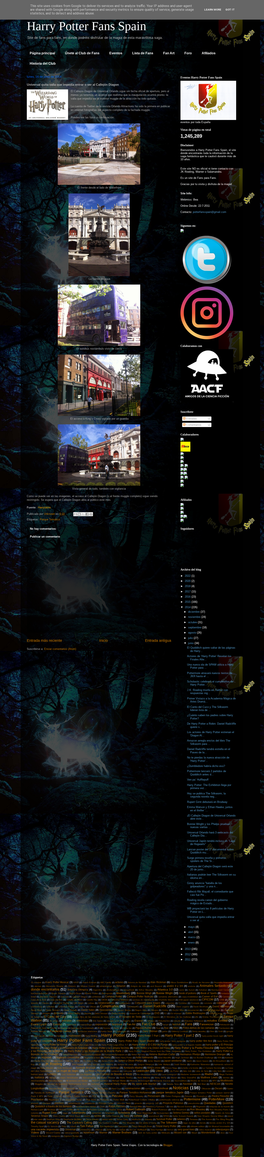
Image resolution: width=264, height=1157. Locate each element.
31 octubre (36, 982)
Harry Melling (91, 1036)
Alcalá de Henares (201, 982)
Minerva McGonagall (139, 1081)
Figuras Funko (144, 1027)
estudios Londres (217, 1020)
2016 (188, 596)
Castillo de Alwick (75, 1000)
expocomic (71, 1024)
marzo (192, 937)
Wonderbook (208, 1132)
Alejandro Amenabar (223, 982)
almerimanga (106, 986)
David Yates (88, 1010)
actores (119, 982)
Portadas (104, 1100)
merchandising (38, 1081)
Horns (107, 1057)
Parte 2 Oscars (54, 1096)
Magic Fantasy (226, 1074)
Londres (52, 1074)
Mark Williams (143, 1077)
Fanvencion (207, 1024)
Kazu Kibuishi (46, 1068)
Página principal (42, 53)
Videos (35, 1132)
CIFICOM (207, 999)
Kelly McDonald (64, 1068)
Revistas (51, 1109)
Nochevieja (103, 1088)
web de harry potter (147, 1133)
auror (181, 990)
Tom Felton (86, 1126)
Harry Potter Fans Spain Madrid (136, 1041)
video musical (205, 1130)
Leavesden (142, 1070)
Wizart (194, 1133)
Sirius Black (74, 1116)
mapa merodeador (69, 1077)
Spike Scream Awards (183, 1116)
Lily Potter (174, 1071)
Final (158, 1028)
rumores (35, 1113)
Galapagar (121, 1031)
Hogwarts (46, 1057)
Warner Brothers (122, 1132)
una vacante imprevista (45, 1129)
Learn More (212, 9)
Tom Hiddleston (107, 1126)
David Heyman (220, 1006)
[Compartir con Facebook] (87, 514)
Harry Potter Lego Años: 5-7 (114, 1045)
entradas (67, 1020)
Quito (102, 1106)
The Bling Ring (223, 1119)
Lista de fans (202, 1071)
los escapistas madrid (147, 1074)
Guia (51, 1036)
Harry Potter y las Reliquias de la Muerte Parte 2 (96, 1051)
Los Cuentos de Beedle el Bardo (113, 1074)
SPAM (166, 1116)
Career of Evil (210, 996)
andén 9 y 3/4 (175, 986)
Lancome (127, 1071)
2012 (188, 954)
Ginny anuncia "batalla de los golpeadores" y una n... (204, 885)
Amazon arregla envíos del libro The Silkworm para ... (208, 742)
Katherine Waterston (200, 1064)
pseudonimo (194, 1103)
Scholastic (124, 1112)
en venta (54, 1021)
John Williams (106, 1064)
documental (193, 1010)
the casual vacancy (45, 1122)
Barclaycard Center (220, 990)
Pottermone (192, 1099)
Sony (126, 1115)
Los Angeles (86, 1074)
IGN (219, 1057)
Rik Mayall (81, 1109)
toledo (73, 1126)
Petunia (188, 1096)
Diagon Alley (141, 1010)
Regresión (201, 1106)
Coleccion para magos (148, 1003)
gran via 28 (39, 1036)
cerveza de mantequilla (143, 1000)
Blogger (167, 1145)
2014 (188, 607)
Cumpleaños (109, 1006)
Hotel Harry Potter (123, 1057)
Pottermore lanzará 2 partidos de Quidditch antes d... (206, 773)
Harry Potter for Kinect (55, 1044)
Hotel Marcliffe (164, 1057)
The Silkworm (168, 1122)
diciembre (194, 611)
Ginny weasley (199, 1031)
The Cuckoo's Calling (79, 1122)
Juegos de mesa (125, 1064)
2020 (188, 581)
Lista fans (217, 1071)
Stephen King (53, 1119)
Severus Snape (39, 1115)
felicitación (225, 1024)
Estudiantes (164, 1021)
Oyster (230, 1088)
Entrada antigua (158, 640)
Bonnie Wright (164, 993)
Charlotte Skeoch (166, 1000)
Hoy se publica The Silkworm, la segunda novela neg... (206, 795)
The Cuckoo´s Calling (108, 1123)
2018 (188, 586)
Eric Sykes (98, 1021)
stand (230, 1116)
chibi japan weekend (188, 1000)
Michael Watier (119, 1081)
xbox (222, 1133)
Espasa (138, 1020)
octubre (193, 622)
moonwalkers (180, 1081)
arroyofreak (129, 990)
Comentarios (193, 424)
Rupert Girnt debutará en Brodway (207, 801)
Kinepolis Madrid (133, 1067)
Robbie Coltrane (98, 1109)
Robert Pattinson (160, 1109)
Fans (188, 1024)
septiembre (195, 627)
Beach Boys (75, 993)
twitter (184, 1126)
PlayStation (37, 1099)
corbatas (50, 1006)
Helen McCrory (138, 1054)
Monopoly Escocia (161, 1081)
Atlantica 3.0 (165, 989)
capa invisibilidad (190, 997)
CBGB (104, 1000)
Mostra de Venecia (200, 1081)
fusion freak (106, 1031)
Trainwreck (123, 1126)
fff (99, 1028)
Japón (189, 1061)
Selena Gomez (181, 1112)
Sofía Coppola (113, 1116)
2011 (188, 959)
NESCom (215, 1083)
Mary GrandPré (188, 1077)
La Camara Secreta (211, 1068)
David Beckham (200, 1006)
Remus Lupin (37, 1109)
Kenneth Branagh (86, 1067)
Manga (52, 1077)
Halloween (75, 1035)
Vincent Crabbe (53, 1133)
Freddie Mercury (38, 1031)
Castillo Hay (92, 1000)
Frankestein (224, 1028)
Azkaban (203, 990)
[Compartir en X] (83, 514)
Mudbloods (226, 1080)
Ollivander (206, 1088)
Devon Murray (124, 1010)
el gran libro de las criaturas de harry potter (94, 1017)
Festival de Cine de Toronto (44, 1028)
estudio (177, 1021)
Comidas (183, 1003)
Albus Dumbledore (179, 982)
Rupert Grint (49, 1112)
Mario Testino (126, 1077)
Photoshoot (201, 1096)
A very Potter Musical (57, 982)
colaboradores (106, 1003)
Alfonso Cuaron (88, 986)
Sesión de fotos (222, 1113)
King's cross (154, 1067)
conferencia (36, 1006)
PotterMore (217, 1099)
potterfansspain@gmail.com (209, 212)
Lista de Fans (142, 53)
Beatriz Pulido (91, 993)
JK (40, 1064)
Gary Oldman (150, 1031)
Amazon (121, 986)
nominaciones (133, 1088)
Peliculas (117, 1096)
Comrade (195, 1003)
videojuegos (222, 1129)
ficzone (106, 1028)
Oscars (219, 1088)
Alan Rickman (158, 982)
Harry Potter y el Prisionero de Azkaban (66, 1048)
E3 (165, 1013)
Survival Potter (164, 1119)
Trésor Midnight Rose (142, 1126)
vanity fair (111, 1130)
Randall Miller (136, 1106)
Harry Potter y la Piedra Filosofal (193, 1047)
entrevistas (82, 1020)
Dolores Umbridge (211, 1010)
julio (191, 638)
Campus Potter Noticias (140, 996)
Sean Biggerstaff (145, 1113)
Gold (220, 1031)
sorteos (138, 1115)
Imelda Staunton (42, 1061)
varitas (122, 1130)
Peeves (104, 1096)
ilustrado (229, 1057)
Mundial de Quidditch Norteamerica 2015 (67, 1084)
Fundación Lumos (60, 1031)
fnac (166, 1027)
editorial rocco (216, 1013)
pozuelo (35, 1103)
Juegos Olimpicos (145, 1064)
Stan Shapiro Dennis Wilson (210, 1116)
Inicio (103, 640)
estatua (151, 1021)
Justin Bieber (180, 1064)
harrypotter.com (70, 1054)
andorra (191, 986)
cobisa (91, 1003)
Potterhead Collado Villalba (141, 1100)
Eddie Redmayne (195, 1013)
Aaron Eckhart (89, 982)
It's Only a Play (90, 1061)
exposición (101, 1024)
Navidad (187, 1083)
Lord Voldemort (68, 1074)
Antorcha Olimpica (77, 989)
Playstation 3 (54, 1100)
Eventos (115, 53)
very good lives (186, 1129)
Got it (230, 9)
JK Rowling (53, 1064)
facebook (117, 1024)
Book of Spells (209, 993)
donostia (59, 1013)
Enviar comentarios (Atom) (60, 648)
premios (59, 1103)
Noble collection (86, 1088)
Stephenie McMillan (73, 1119)
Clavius (45, 1003)
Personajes (154, 1096)
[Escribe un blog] (79, 514)
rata (171, 1106)
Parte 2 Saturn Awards (77, 1096)
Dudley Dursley (118, 1013)
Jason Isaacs (202, 1061)
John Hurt (92, 1064)
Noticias (181, 1087)
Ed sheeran (176, 1013)
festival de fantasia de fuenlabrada (77, 1028)
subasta (148, 1119)
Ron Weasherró (179, 1109)
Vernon (170, 1130)
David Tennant (53, 1010)
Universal (70, 1129)
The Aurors (207, 1119)
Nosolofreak (161, 1088)
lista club (187, 1071)
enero (192, 942)
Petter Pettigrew (173, 1096)
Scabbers (109, 1113)
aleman (37, 986)
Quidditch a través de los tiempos (53, 1106)
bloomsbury (123, 993)
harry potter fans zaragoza (172, 1041)
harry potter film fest (201, 1041)
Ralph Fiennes (117, 1106)
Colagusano (125, 1003)
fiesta (116, 1028)
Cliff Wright (78, 1003)
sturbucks (136, 1119)
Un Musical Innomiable (219, 1126)
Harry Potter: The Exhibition (198, 1051)
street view (108, 1119)
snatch (87, 1116)
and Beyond (156, 986)
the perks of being (148, 1123)
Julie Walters (164, 1064)
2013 (188, 949)
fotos (176, 1027)
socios (97, 1115)
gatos (164, 1031)
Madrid (209, 1074)
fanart (166, 1024)
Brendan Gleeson (48, 997)
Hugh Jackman (182, 1057)
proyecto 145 (152, 1103)
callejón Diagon (80, 997)
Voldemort (88, 1132)
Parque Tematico (50, 519)
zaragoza (55, 1136)
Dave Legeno (182, 1006)
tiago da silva (189, 1123)
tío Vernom (52, 1126)
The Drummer (128, 1123)
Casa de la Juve (38, 1000)
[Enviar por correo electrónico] (75, 514)
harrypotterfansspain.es (116, 1054)
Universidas (85, 1130)
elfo (196, 1017)
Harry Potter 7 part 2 (179, 1035)
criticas (93, 1006)
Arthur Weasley (146, 990)
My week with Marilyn (144, 1083)
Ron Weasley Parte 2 (220, 1109)
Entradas (191, 418)
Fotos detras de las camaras (198, 1027)
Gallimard (134, 1031)
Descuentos (106, 1010)
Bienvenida (107, 993)
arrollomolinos (112, 990)
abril (191, 932)
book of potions (187, 993)
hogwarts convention (68, 1057)
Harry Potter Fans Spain (86, 26)
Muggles (39, 1084)
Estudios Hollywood (194, 1021)
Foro (188, 53)
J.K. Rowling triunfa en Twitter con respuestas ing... (207, 691)
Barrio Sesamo (59, 993)
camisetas (96, 997)
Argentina (97, 990)
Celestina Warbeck (120, 1000)
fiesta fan (127, 1028)
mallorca (39, 1077)
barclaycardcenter (39, 993)
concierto (208, 1003)
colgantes (169, 1003)
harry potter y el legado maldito (187, 1045)
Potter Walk (118, 1100)
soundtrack (154, 1116)
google (229, 1031)
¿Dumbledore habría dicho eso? (206, 766)
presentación (74, 1103)
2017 (188, 591)
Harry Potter (113, 1035)
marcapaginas (89, 1077)
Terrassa (194, 1119)
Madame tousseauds (191, 1074)
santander (96, 1113)
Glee (212, 1031)
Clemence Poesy (61, 1003)
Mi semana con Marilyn (77, 1081)
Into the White (72, 1061)
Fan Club (149, 1024)
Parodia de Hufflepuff (44, 1093)
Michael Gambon (100, 1081)
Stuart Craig (122, 1119)
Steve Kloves (92, 1119)
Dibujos (154, 1010)
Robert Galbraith (135, 1109)
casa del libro (56, 1000)
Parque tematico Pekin (201, 1093)
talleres (181, 1119)
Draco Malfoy (74, 1013)
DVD (157, 1013)
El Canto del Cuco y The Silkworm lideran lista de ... (207, 708)
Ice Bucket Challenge (203, 1057)
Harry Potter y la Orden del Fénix (152, 1048)
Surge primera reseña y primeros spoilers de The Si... (206, 859)
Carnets (226, 997)
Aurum (192, 990)
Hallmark (61, 1036)
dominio (46, 1013)
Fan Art (168, 53)
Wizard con (180, 1132)
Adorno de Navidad (137, 982)
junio (191, 643)
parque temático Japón (170, 1092)
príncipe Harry (124, 1103)
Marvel (174, 1077)
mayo (192, 926)
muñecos (95, 1084)
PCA (94, 1096)
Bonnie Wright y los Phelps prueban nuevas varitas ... (208, 825)
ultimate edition (197, 1126)
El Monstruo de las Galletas (177, 1017)
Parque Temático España (103, 1093)
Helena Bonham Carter (162, 1054)
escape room (113, 1021)
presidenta (90, 1103)
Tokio (63, 1126)
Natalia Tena (173, 1084)
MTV (214, 1081)
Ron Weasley (197, 1109)
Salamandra (78, 1112)
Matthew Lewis (209, 1077)
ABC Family (105, 982)
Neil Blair (201, 1084)
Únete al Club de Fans (82, 53)
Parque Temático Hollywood (135, 1092)
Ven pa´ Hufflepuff (198, 779)
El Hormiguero (153, 1017)
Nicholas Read (55, 1088)
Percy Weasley (136, 1096)
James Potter (107, 1061)
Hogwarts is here (92, 1057)
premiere (46, 1103)
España (127, 1021)
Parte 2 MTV (37, 1096)
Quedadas (210, 1103)
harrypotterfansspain (91, 1054)
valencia (99, 1130)
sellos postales (202, 1112)
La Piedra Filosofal (95, 1070)
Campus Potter (113, 996)
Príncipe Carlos (106, 1103)
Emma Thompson (211, 1017)
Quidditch (227, 1103)
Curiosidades (132, 1006)
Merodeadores (55, 1081)
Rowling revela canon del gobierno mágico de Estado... (207, 901)
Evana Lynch (39, 1024)
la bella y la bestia (190, 1068)
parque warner (223, 1093)
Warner (103, 1132)
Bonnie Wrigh (144, 993)
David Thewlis (70, 1010)
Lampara (115, 1071)
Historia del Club (43, 63)
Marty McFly (160, 1077)
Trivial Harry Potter (166, 1126)
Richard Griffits (66, 1109)
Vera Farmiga (157, 1130)
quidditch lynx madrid (86, 1106)
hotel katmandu (144, 1057)
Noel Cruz (116, 1088)
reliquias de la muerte (220, 1106)
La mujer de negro (67, 1070)
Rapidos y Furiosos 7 (156, 1106)
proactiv (138, 1103)
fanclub (176, 1024)
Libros (159, 1070)
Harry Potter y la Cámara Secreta (110, 1048)
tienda (203, 1123)
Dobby (165, 1010)
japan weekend (173, 1060)
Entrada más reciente (44, 640)
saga (65, 1113)
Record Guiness (184, 1106)
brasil (33, 997)
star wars (38, 1119)
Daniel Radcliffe (155, 1006)
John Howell (77, 1064)
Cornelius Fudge (66, 1006)
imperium (58, 1061)
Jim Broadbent (219, 1061)
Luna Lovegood (169, 1074)
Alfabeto (72, 986)
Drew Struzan (101, 1013)
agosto (192, 632)
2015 (188, 601)
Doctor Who (178, 1010)
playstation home (73, 1100)
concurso (222, 1002)
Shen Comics (59, 1116)
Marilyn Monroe (107, 1077)
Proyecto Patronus (173, 1103)
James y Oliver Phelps (130, 1060)
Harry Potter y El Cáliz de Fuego (150, 1044)
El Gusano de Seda (130, 1016)
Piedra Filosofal (220, 1096)
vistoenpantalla (72, 1133)
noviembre (194, 616)
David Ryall (36, 1010)
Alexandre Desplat (55, 986)
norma (148, 1088)
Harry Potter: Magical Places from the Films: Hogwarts (154, 1051)
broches (65, 997)
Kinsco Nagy (171, 1068)
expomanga (86, 1024)
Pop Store (91, 1100)
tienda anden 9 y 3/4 (220, 1123)
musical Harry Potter (115, 1083)
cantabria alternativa (168, 997)
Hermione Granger (215, 1054)
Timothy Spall (37, 1126)
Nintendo (70, 1088)
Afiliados (209, 53)
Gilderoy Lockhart (179, 1031)
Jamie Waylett (154, 1061)
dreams (87, 1013)
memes (226, 1077)
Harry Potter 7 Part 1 (149, 1035)
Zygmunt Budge (71, 1136)
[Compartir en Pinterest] (91, 514)
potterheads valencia (169, 1100)
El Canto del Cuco (55, 1016)
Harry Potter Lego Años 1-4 (85, 1045)
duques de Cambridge (140, 1013)
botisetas (225, 993)
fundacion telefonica (87, 1031)
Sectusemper (163, 1113)
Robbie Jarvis (115, 1109)
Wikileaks (165, 1133)
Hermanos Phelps (190, 1054)
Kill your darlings (109, 1067)
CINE (221, 1000)
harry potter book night (213, 1036)
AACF (76, 982)
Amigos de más (138, 986)
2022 (188, 575)
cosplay (81, 1006)
